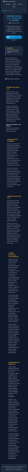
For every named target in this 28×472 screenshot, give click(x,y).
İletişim (14, 6)
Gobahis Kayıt (17, 468)
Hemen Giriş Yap (14, 37)
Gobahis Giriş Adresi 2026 (13, 49)
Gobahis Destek (18, 469)
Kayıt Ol (14, 40)
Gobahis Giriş (9, 468)
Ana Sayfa (8, 4)
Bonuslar (20, 4)
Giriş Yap (14, 4)
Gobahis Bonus (9, 469)
